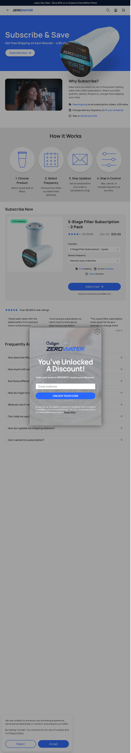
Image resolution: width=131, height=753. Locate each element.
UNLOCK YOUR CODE (64, 396)
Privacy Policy (69, 412)
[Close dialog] (96, 331)
